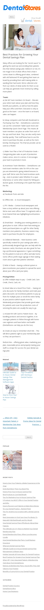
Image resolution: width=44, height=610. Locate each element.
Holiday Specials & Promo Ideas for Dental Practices (32, 421)
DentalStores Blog (9, 588)
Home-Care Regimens (10, 591)
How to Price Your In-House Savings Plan (10, 397)
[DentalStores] (22, 8)
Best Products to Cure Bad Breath (15, 494)
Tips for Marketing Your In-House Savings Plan (19, 497)
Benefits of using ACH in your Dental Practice (18, 571)
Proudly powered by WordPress (13, 606)
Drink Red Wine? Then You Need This (16, 489)
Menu (12, 17)
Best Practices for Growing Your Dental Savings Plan (21, 557)
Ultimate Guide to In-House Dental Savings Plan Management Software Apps (9, 377)
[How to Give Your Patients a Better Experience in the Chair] (12, 460)
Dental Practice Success (11, 586)
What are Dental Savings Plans (14, 546)
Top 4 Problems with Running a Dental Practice (27, 374)
